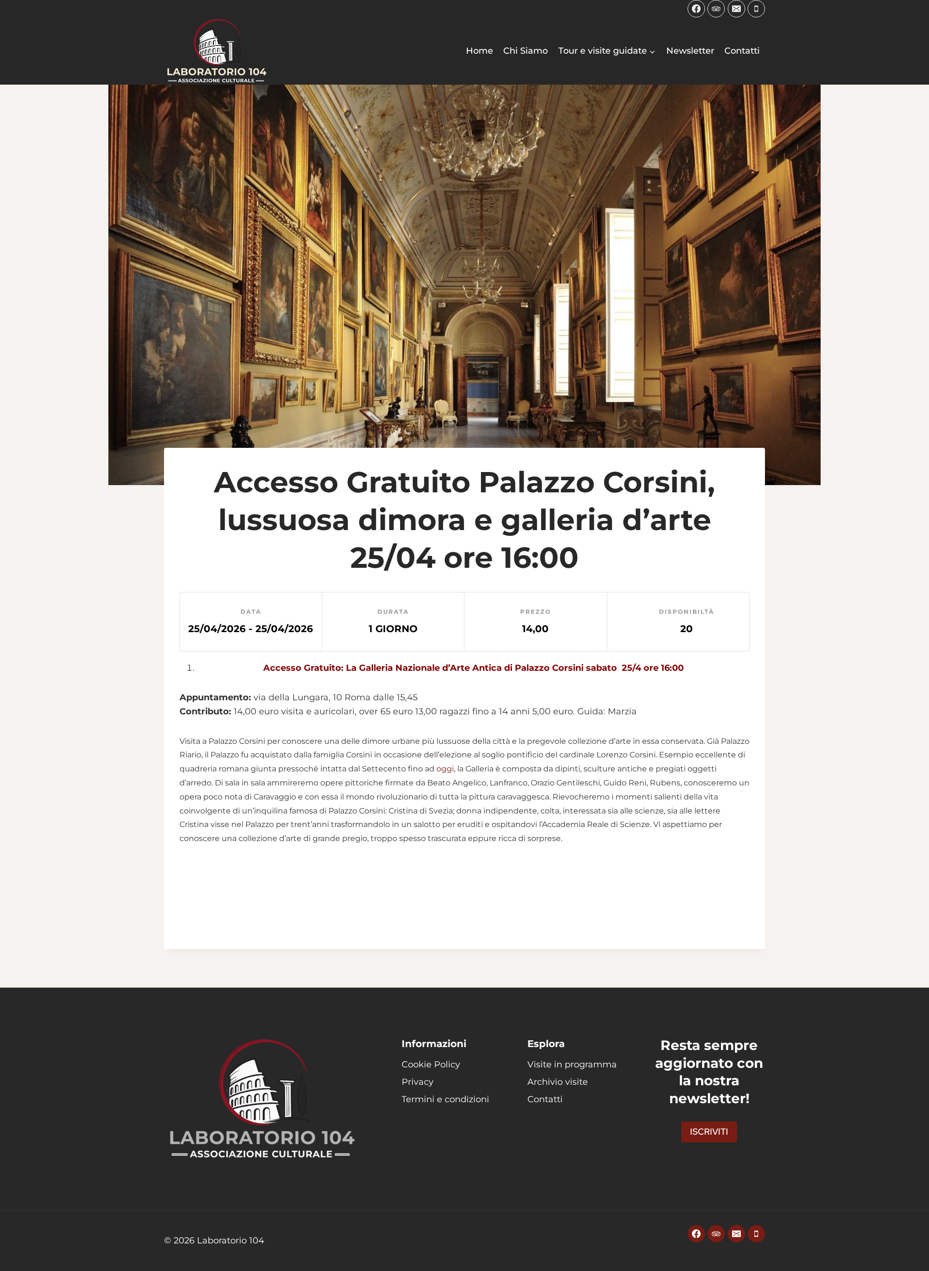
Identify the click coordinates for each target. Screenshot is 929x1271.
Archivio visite (557, 1082)
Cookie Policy (431, 1064)
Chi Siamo (525, 50)
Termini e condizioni (445, 1099)
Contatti (742, 50)
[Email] (736, 8)
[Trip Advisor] (716, 8)
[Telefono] (756, 8)
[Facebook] (696, 8)
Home (479, 50)
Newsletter (690, 50)
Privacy (418, 1082)
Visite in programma (572, 1064)
